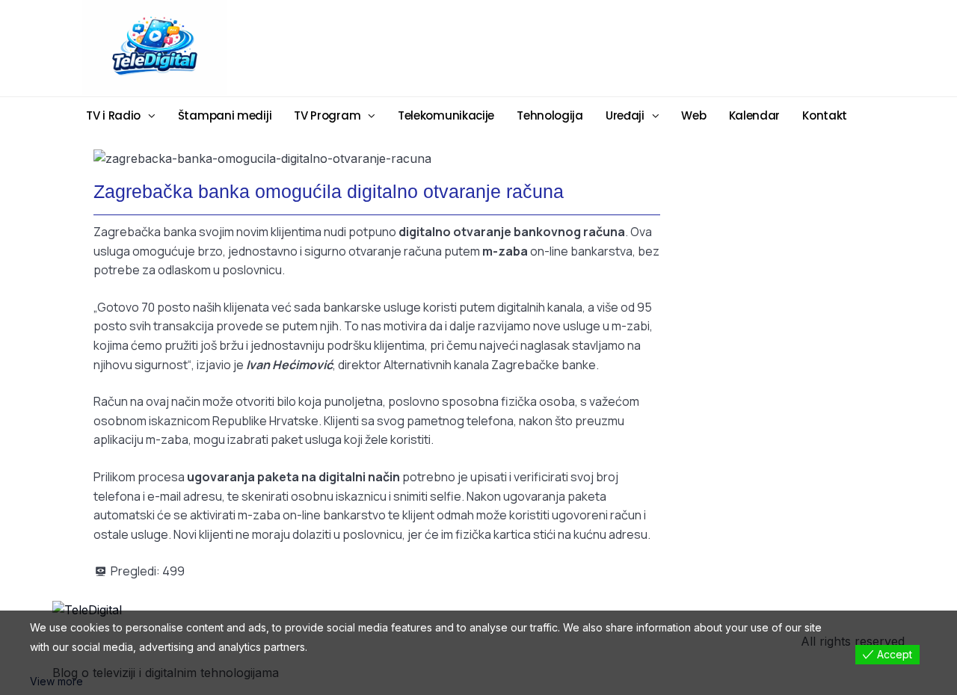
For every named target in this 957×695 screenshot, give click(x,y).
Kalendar (755, 115)
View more (56, 681)
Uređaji (625, 115)
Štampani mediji (225, 115)
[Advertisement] (594, 47)
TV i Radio (113, 115)
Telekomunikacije (446, 115)
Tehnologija (550, 115)
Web (693, 115)
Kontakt (824, 115)
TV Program (327, 115)
